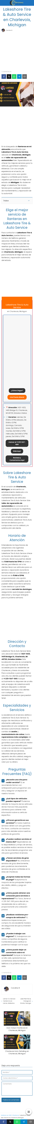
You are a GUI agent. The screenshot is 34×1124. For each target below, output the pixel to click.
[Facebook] (4, 76)
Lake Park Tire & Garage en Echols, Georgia (25, 1001)
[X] (9, 76)
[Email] (24, 76)
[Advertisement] (17, 50)
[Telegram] (19, 76)
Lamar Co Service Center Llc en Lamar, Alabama (9, 1001)
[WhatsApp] (14, 76)
